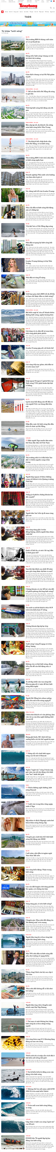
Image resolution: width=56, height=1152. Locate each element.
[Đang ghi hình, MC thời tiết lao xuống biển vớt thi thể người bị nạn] (13, 741)
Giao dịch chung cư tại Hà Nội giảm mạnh (40, 75)
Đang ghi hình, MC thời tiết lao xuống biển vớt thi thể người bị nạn (40, 738)
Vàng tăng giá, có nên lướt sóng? (39, 904)
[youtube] (54, 1)
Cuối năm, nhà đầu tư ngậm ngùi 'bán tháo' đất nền (39, 854)
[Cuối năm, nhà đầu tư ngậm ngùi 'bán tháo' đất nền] (13, 857)
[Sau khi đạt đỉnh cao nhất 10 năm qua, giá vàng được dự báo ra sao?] (13, 573)
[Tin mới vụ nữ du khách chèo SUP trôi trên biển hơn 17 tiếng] (13, 612)
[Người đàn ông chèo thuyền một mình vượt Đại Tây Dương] (13, 1009)
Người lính (52, 11)
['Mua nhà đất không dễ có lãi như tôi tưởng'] (13, 992)
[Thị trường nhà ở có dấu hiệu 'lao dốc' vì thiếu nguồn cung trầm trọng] (13, 461)
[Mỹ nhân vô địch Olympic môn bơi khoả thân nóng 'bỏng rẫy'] (13, 824)
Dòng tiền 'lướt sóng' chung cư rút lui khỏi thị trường (39, 57)
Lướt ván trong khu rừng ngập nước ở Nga (39, 805)
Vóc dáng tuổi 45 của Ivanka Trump (40, 191)
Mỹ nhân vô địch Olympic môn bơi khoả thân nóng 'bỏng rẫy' (40, 821)
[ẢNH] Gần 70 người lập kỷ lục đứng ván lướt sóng (38, 1139)
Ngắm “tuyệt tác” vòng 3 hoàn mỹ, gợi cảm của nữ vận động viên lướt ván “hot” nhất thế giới (39, 772)
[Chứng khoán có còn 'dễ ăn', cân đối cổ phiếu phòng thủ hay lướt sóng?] (13, 593)
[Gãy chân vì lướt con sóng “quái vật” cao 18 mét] (13, 1126)
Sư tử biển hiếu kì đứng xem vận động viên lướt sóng (40, 1073)
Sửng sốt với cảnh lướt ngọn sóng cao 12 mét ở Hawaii (38, 754)
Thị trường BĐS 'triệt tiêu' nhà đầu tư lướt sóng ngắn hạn (40, 159)
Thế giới (31, 11)
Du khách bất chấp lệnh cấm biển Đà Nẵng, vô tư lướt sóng (38, 142)
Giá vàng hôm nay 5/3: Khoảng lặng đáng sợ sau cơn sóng (40, 1040)
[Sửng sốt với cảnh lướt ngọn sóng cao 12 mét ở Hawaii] (13, 757)
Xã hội (6, 11)
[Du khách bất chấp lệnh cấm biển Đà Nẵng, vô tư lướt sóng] (13, 145)
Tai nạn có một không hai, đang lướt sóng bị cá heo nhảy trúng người (39, 1023)
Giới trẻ (36, 11)
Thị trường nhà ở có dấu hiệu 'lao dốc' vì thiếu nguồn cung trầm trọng (39, 459)
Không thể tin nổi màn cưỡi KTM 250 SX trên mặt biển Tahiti (40, 1090)
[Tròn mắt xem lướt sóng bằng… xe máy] (13, 1109)
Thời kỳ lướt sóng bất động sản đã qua (39, 109)
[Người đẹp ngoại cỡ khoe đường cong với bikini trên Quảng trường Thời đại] (13, 481)
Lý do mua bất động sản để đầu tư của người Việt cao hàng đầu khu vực (39, 404)
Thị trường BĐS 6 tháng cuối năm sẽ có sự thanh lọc (39, 40)
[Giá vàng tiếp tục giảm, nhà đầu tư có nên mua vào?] (13, 368)
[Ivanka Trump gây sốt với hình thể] (13, 352)
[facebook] (51, 1)
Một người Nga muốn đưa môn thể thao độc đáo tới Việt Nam (39, 441)
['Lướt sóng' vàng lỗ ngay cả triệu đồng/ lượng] (13, 648)
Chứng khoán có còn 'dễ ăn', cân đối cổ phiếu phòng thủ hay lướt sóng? (40, 590)
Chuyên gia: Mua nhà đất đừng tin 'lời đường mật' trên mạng (39, 921)
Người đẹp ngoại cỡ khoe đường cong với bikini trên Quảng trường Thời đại (40, 479)
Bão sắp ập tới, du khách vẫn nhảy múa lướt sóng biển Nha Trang (39, 126)
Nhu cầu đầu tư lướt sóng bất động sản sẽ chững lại (39, 208)
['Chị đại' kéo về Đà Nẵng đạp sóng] (13, 230)
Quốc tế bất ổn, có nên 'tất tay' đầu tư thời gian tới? (39, 551)
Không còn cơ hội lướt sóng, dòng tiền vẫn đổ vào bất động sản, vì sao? (39, 666)
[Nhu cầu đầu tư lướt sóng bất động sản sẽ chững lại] (13, 212)
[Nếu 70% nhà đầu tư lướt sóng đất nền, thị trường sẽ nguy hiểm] (13, 957)
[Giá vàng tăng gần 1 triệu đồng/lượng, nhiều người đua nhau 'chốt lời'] (13, 534)
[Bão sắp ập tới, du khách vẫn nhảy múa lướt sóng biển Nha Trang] (13, 129)
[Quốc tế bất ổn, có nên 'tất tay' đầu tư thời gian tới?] (13, 554)
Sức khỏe (26, 11)
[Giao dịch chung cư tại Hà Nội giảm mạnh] (13, 78)
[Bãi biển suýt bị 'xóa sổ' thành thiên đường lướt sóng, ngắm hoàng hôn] (13, 316)
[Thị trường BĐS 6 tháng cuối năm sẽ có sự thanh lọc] (13, 43)
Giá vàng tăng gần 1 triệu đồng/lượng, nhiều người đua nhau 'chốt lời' (40, 531)
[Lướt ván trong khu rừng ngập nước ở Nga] (13, 808)
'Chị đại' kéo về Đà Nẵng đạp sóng (39, 226)
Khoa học (28, 934)
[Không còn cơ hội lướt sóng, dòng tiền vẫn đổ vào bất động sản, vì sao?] (13, 668)
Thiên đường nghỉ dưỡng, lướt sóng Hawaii (39, 788)
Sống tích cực (30, 712)
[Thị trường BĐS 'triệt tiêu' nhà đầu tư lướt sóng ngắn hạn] (13, 162)
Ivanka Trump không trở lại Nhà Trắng (39, 262)
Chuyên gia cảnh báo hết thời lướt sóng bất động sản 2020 (39, 838)
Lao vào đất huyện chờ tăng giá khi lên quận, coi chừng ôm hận (40, 887)
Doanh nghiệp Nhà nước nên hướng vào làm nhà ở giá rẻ (40, 176)
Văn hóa (28, 734)
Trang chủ (2, 12)
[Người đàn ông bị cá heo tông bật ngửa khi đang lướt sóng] (13, 941)
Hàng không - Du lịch (32, 89)
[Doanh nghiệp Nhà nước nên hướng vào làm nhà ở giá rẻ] (13, 179)
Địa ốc (21, 11)
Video (27, 785)
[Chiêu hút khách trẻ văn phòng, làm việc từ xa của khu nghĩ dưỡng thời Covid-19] (13, 719)
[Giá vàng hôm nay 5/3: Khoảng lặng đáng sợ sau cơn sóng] (13, 1043)
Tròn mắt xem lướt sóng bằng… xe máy (39, 1106)
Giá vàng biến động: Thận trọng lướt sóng (39, 870)
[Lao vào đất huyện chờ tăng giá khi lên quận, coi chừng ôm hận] (13, 891)
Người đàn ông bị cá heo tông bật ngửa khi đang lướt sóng (39, 938)
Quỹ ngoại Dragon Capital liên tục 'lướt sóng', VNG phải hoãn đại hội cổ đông (40, 383)
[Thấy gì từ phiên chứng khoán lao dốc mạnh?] (13, 499)
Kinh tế (10, 11)
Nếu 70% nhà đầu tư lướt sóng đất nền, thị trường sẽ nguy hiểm (39, 954)
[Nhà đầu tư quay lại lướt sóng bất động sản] (13, 247)
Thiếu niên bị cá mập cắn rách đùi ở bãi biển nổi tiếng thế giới (40, 1056)
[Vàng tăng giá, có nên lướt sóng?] (13, 908)
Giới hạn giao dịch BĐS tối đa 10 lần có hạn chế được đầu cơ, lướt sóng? (40, 295)
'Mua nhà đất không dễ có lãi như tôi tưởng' (39, 989)
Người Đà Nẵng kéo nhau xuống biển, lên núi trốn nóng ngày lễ (38, 699)
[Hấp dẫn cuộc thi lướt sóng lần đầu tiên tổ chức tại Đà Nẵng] (13, 428)
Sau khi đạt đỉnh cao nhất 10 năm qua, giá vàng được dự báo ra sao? (39, 570)
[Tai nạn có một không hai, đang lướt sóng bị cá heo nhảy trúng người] (13, 1025)
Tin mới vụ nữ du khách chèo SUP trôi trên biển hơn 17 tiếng (39, 608)
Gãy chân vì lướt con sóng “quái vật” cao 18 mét (40, 1123)
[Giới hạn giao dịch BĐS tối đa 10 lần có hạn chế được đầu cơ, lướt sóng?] (13, 298)
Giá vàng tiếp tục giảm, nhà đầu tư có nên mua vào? (39, 365)
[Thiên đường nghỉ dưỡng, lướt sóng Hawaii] (13, 792)
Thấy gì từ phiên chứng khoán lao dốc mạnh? (39, 495)
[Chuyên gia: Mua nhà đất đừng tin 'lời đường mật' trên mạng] (13, 924)
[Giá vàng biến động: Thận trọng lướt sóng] (13, 874)
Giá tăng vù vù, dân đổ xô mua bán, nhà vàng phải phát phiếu (39, 332)
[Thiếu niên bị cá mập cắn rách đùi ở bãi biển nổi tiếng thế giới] (13, 1059)
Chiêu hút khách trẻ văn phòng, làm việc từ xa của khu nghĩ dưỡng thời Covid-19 (40, 716)
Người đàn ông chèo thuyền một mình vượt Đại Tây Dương (39, 1006)
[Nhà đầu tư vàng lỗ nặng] (13, 281)
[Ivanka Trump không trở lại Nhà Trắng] (13, 265)
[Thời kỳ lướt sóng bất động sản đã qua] (13, 112)
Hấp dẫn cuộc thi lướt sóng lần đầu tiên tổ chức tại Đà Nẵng (40, 425)
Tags (28, 16)
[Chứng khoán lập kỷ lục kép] (13, 630)
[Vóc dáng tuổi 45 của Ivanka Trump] (13, 195)
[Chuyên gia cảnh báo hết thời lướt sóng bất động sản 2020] (13, 841)
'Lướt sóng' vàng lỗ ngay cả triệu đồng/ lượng (39, 645)
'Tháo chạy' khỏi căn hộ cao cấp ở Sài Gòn (39, 973)
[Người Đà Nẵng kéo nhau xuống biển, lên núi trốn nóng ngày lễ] (13, 702)
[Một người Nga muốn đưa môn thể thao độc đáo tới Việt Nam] (13, 444)
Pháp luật (41, 11)
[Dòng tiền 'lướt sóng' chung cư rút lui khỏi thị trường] (13, 60)
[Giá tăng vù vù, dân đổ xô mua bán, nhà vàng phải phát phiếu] (13, 335)
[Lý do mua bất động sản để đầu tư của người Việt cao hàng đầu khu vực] (13, 406)
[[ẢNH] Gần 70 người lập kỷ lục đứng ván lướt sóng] (13, 1142)
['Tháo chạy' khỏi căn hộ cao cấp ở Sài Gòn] (13, 976)
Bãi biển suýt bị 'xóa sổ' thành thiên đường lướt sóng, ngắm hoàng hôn (40, 313)
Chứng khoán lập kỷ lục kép (37, 626)
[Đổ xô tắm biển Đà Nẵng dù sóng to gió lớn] (13, 95)
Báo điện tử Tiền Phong (28, 6)
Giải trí (28, 188)
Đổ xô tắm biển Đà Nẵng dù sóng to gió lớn (40, 92)
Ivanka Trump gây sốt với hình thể (40, 348)
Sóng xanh (16, 11)
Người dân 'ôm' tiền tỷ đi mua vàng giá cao (39, 514)
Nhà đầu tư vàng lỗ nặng (35, 277)
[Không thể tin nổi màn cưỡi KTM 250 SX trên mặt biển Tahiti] (13, 1093)
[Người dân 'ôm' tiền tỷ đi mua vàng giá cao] (13, 517)
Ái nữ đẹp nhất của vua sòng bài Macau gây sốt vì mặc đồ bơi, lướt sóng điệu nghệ (39, 684)
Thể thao (47, 11)
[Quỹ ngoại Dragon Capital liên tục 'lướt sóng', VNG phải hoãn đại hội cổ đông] (13, 385)
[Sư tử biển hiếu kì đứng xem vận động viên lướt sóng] (13, 1076)
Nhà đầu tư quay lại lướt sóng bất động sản (39, 243)
